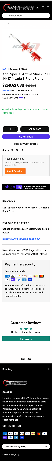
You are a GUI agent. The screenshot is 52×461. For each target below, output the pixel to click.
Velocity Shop (14, 455)
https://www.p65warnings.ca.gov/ (21, 238)
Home (4, 24)
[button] (42, 7)
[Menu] (48, 7)
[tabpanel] (26, 209)
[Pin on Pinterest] (21, 150)
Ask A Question (15, 171)
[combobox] (26, 15)
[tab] (8, 201)
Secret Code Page (11, 425)
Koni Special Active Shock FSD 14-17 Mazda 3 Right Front (24, 26)
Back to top (26, 358)
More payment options (26, 143)
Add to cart (34, 129)
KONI (4, 68)
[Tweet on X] (12, 150)
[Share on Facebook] (17, 150)
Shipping (6, 90)
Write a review (26, 339)
